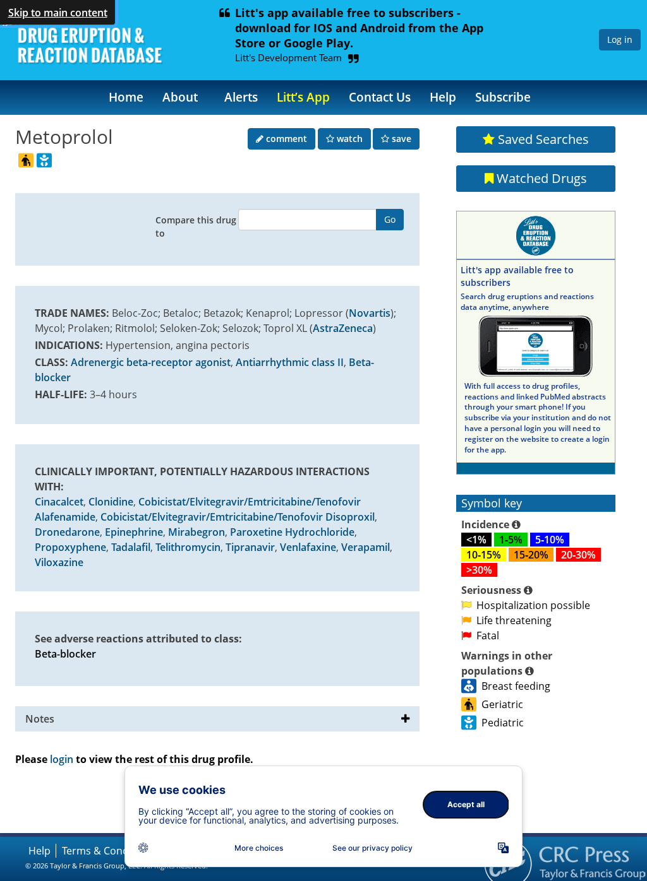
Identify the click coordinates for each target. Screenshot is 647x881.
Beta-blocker (65, 654)
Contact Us (380, 96)
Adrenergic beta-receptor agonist (151, 362)
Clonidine (110, 502)
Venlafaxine (308, 547)
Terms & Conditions (108, 851)
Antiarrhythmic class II (290, 362)
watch (348, 139)
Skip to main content (57, 13)
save (400, 139)
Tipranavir (250, 547)
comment (285, 139)
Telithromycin (188, 547)
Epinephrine (134, 532)
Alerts (241, 96)
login (61, 759)
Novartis (369, 313)
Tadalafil (130, 547)
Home (126, 96)
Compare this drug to (195, 227)
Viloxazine (59, 562)
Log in (619, 39)
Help (443, 96)
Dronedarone (67, 532)
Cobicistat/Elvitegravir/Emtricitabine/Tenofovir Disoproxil (237, 517)
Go (390, 219)
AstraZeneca (343, 328)
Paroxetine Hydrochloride (292, 532)
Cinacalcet (59, 502)
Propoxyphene (70, 547)
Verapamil (365, 547)
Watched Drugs (540, 178)
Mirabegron (196, 532)
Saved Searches (542, 139)
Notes (39, 719)
